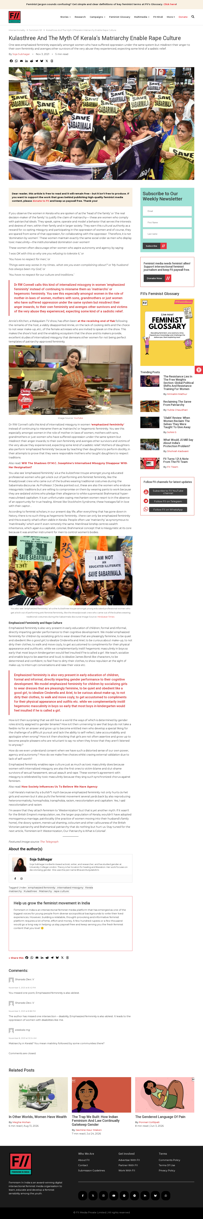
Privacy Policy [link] (167, 1170)
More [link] (170, 17)
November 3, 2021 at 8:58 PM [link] (22, 1011)
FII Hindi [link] (158, 17)
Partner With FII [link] (128, 1165)
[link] (199, 370)
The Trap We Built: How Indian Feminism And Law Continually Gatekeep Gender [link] (96, 1120)
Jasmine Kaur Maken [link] (89, 1129)
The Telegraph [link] (49, 841)
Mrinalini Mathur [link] (177, 394)
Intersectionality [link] (17, 30)
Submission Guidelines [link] (91, 1170)
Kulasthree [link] (30, 891)
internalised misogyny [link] (70, 887)
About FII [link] (84, 1160)
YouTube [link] (78, 418)
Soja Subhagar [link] (21, 54)
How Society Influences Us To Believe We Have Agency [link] (60, 786)
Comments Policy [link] (169, 1160)
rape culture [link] (61, 891)
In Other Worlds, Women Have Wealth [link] (38, 1117)
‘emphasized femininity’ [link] (107, 424)
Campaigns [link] (97, 17)
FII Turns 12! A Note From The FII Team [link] (176, 460)
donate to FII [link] (41, 200)
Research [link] (80, 17)
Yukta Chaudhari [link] (177, 409)
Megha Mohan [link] (21, 1122)
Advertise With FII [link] (129, 1160)
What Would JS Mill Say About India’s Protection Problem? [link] (178, 443)
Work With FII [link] (126, 1170)
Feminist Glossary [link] (119, 17)
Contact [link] (83, 1165)
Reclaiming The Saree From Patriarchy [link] (177, 403)
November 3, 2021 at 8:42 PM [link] (22, 987)
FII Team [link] (172, 466)
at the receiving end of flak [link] (96, 321)
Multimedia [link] (141, 17)
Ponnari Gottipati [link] (149, 1122)
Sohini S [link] (171, 432)
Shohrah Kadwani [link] (177, 451)
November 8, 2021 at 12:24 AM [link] (22, 1038)
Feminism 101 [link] (35, 30)
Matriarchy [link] (45, 891)
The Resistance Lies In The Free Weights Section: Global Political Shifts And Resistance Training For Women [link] (178, 383)
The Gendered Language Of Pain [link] (160, 1117)
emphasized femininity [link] (41, 887)
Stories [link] (64, 17)
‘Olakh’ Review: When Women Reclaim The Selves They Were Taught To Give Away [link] (176, 422)
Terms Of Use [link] (167, 1165)
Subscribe (151, 246)
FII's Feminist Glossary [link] (159, 293)
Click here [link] (170, 4)
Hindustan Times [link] (106, 616)
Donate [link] (183, 17)
